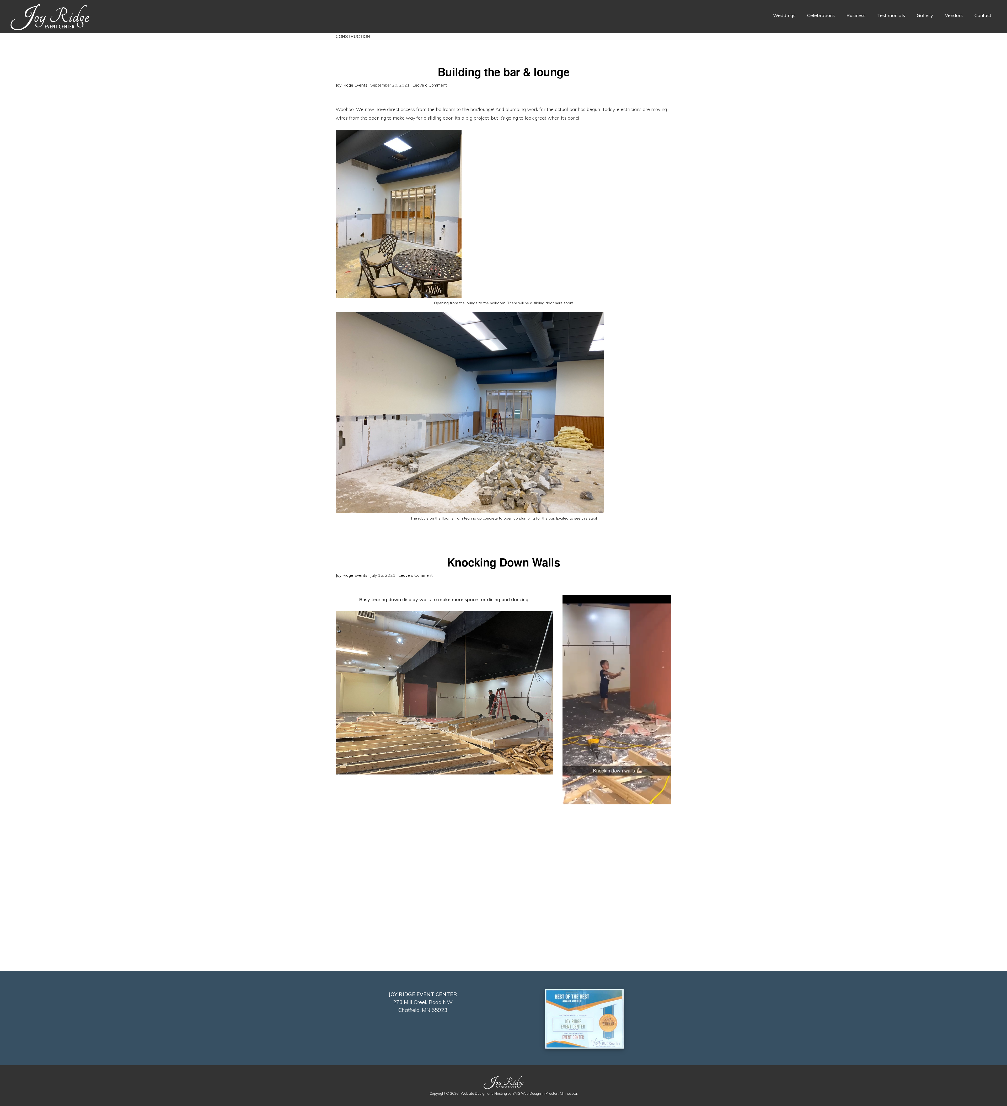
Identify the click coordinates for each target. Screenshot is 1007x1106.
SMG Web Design (526, 1093)
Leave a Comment (430, 85)
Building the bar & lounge (504, 71)
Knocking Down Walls (503, 562)
